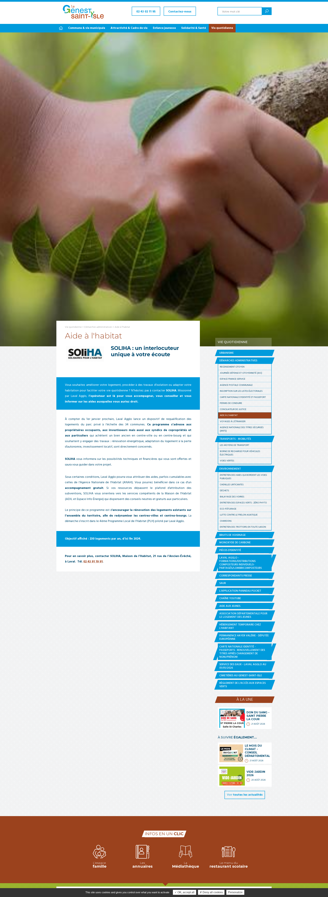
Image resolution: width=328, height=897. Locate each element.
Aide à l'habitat (122, 327)
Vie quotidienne (222, 28)
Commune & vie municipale (86, 28)
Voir (245, 794)
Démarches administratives (98, 327)
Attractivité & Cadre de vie (129, 28)
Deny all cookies (212, 892)
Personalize (235, 892)
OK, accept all (185, 892)
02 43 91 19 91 (93, 561)
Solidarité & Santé (193, 28)
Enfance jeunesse (164, 28)
